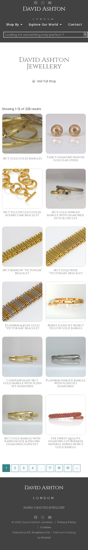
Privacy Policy (66, 522)
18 (59, 468)
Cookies (45, 527)
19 (67, 468)
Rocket (46, 537)
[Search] (85, 34)
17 (50, 468)
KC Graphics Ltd (38, 532)
